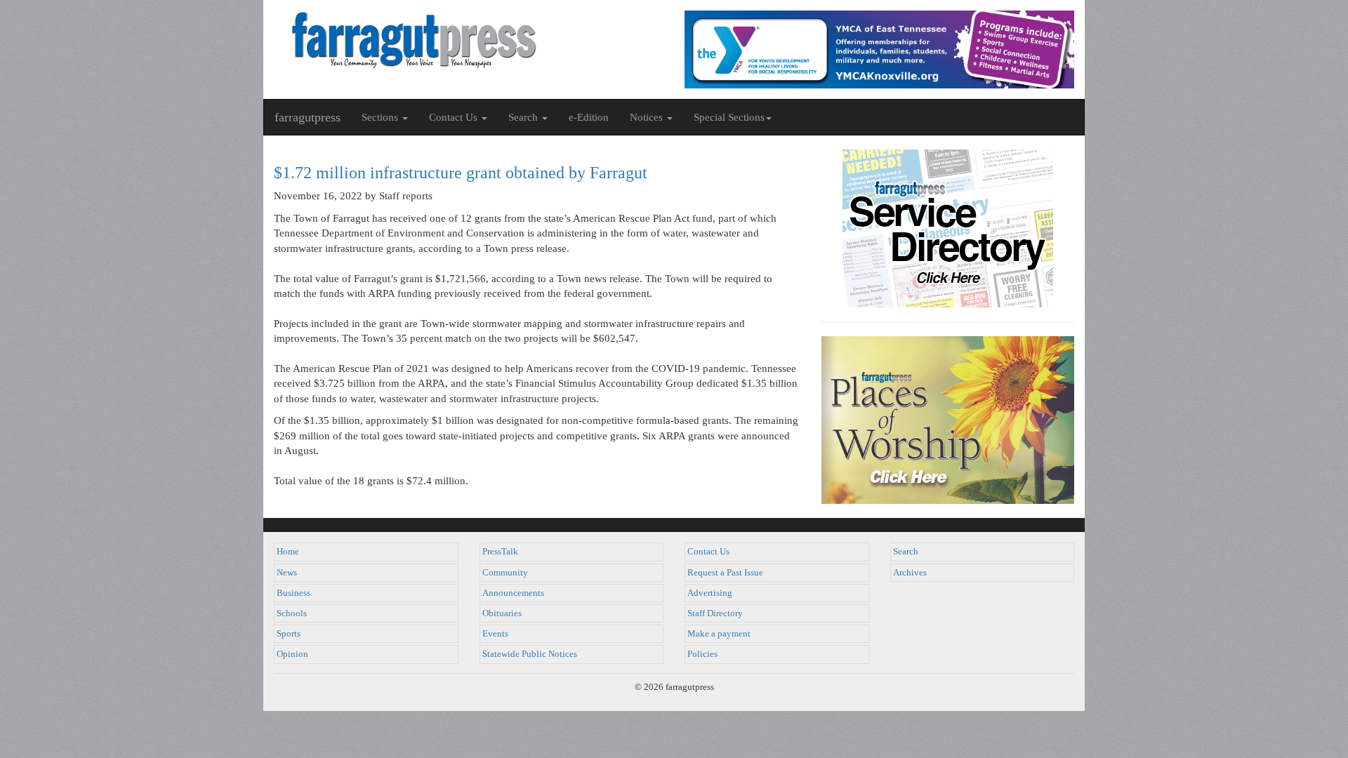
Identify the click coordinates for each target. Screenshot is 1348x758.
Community (505, 573)
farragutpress (308, 117)
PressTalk (500, 552)
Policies (702, 654)
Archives (910, 573)
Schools (292, 613)
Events (495, 634)
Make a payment (719, 634)
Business (293, 593)
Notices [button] (648, 117)
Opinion (292, 654)
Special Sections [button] (729, 117)
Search (905, 552)
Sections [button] (381, 117)
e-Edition (589, 117)
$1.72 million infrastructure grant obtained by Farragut (460, 173)
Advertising (709, 593)
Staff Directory (715, 613)
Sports (288, 634)
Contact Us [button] (454, 117)
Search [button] (524, 117)
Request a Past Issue (725, 573)
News (287, 573)
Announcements (513, 593)
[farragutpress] (468, 40)
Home (288, 552)
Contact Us (708, 552)
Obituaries (502, 613)
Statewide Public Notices (529, 654)
